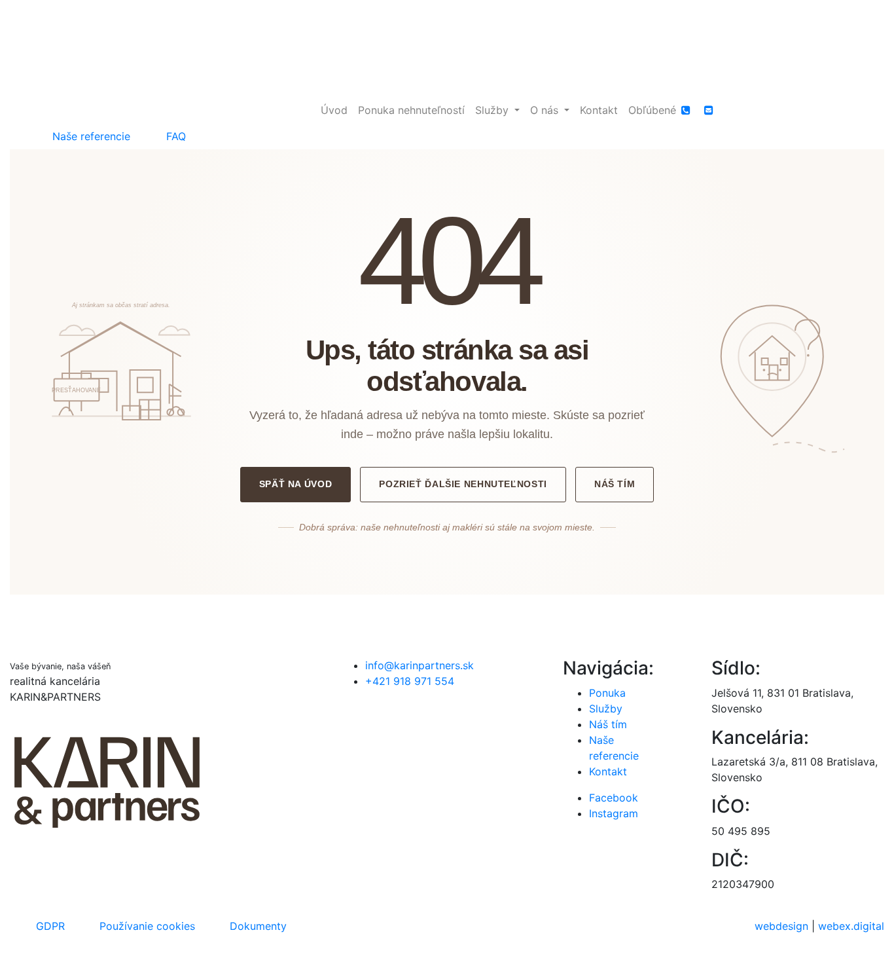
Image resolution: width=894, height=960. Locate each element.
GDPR (50, 925)
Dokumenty (258, 925)
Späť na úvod (295, 484)
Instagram (613, 813)
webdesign (781, 925)
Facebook (613, 797)
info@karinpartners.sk (419, 665)
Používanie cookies (147, 925)
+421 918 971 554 (409, 681)
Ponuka (607, 692)
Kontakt (608, 771)
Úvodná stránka (447, 602)
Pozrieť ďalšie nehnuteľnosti (463, 484)
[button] (497, 110)
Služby (605, 708)
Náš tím (614, 484)
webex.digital (851, 925)
